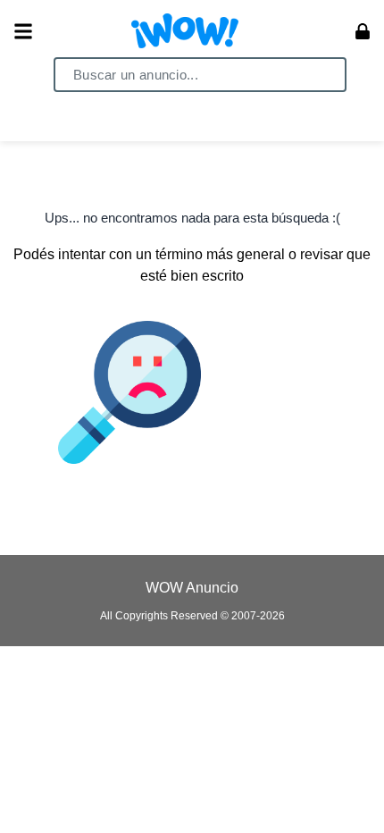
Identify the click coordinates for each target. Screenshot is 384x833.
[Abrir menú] (23, 31)
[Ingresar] (363, 31)
